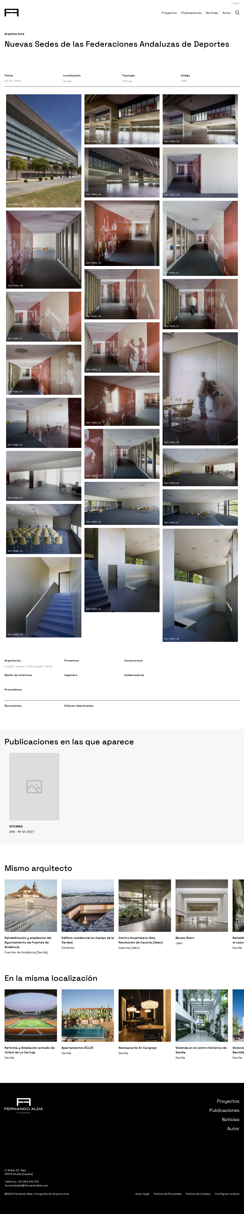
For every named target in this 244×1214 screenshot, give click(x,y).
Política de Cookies (198, 1194)
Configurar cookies (227, 1194)
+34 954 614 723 (28, 1181)
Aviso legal (142, 1194)
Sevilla (67, 81)
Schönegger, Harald (39, 666)
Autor (227, 13)
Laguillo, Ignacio (15, 666)
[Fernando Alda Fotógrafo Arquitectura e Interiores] (11, 11)
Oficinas (127, 81)
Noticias (212, 13)
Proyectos (169, 13)
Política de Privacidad (167, 1194)
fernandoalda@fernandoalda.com (26, 1185)
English (235, 3)
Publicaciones (191, 13)
